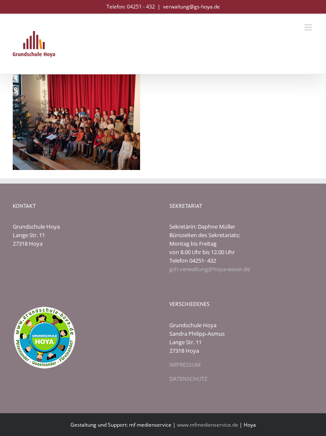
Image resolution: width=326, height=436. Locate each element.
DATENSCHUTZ (188, 378)
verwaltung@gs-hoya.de (191, 6)
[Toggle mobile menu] (308, 27)
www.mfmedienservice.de (207, 424)
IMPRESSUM (185, 364)
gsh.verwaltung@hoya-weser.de (209, 269)
